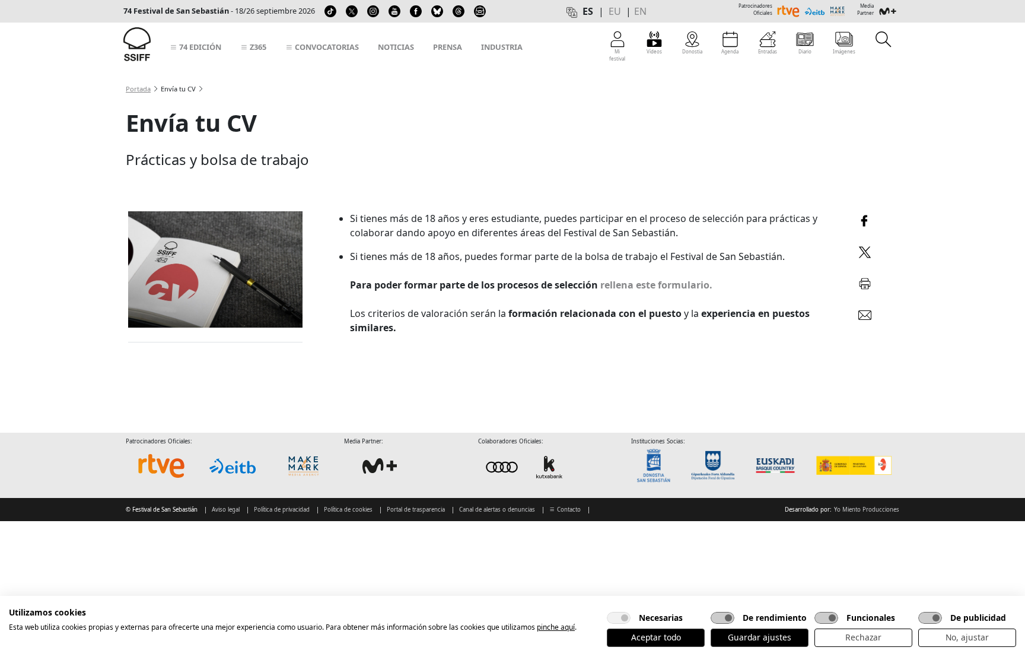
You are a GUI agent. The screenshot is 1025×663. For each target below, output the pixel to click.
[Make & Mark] (303, 466)
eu (615, 11)
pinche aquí (556, 627)
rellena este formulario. (656, 284)
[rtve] (161, 466)
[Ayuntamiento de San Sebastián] (657, 466)
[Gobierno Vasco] (778, 466)
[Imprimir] (865, 281)
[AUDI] (525, 467)
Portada (138, 88)
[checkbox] (619, 618)
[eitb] (232, 466)
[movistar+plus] (379, 466)
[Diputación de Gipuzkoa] (716, 466)
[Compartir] (865, 219)
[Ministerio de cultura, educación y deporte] (853, 466)
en (640, 11)
